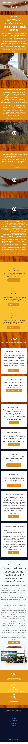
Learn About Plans (13, 279)
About (14, 730)
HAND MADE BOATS (14, 678)
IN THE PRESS (14, 689)
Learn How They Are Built (14, 390)
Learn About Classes (14, 327)
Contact (14, 733)
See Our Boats (13, 422)
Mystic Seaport (5, 228)
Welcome (14, 718)
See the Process (14, 370)
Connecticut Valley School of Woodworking (13, 229)
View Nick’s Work (14, 642)
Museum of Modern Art (8, 241)
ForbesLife (23, 236)
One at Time (14, 723)
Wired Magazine (16, 238)
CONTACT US (14, 701)
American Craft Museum (18, 233)
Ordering (14, 728)
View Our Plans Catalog (14, 465)
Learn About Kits (14, 304)
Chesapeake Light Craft (14, 297)
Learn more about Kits (13, 485)
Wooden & (9, 2)
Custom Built (14, 725)
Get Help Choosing (13, 444)
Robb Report (7, 238)
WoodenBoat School (17, 228)
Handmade (14, 720)
